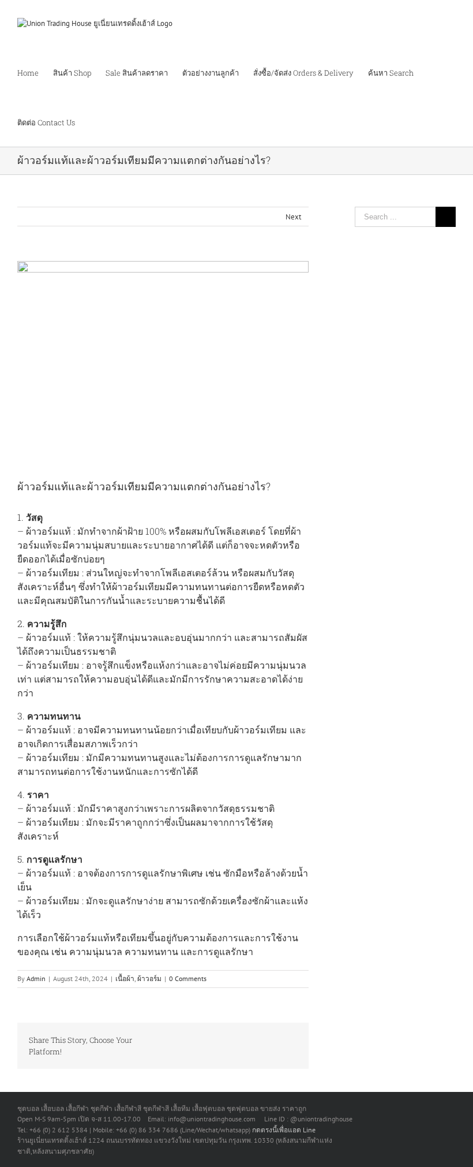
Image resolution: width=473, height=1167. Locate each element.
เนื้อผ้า (124, 978)
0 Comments (188, 978)
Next (293, 217)
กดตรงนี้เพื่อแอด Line (284, 1129)
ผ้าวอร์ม (149, 978)
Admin (36, 978)
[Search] (115, 122)
